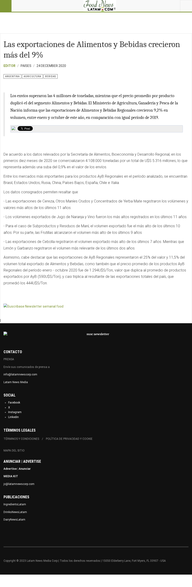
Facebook (14, 402)
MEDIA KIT (11, 476)
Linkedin (13, 417)
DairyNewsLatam (14, 519)
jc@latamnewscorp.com (19, 484)
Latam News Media (16, 382)
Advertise (10, 468)
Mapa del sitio (14, 450)
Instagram (15, 412)
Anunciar (25, 468)
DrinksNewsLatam (15, 512)
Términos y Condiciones (21, 438)
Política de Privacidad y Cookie (69, 438)
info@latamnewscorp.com (20, 374)
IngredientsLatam (15, 504)
